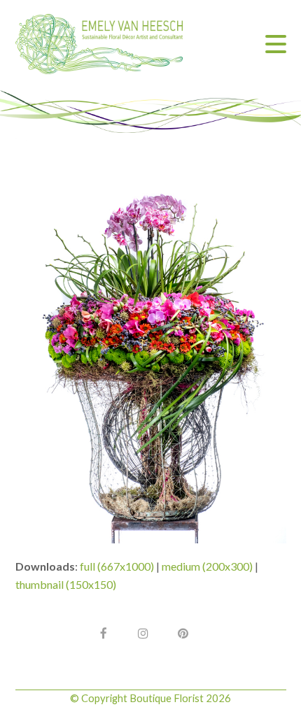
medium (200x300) (207, 566)
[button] (275, 44)
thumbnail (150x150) (65, 584)
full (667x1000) (117, 566)
